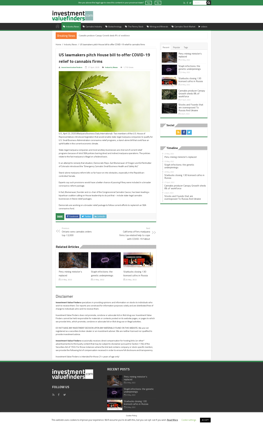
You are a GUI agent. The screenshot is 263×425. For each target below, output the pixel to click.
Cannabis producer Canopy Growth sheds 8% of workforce (104, 35)
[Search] (209, 2)
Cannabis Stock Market (185, 26)
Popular (176, 47)
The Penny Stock (135, 26)
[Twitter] (190, 3)
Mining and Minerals (159, 26)
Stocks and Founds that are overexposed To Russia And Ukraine (191, 107)
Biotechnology (115, 26)
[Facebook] (187, 3)
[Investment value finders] (72, 15)
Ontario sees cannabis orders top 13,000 (77, 232)
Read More (172, 420)
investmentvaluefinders (71, 67)
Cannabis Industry (94, 26)
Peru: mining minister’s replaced (190, 55)
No (158, 2)
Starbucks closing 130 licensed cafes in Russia (135, 273)
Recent (166, 47)
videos (204, 26)
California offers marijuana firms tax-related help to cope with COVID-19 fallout (134, 234)
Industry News (72, 26)
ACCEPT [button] (205, 420)
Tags (186, 47)
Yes (148, 2)
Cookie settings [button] (188, 420)
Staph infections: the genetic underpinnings (102, 273)
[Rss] (184, 3)
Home (57, 26)
